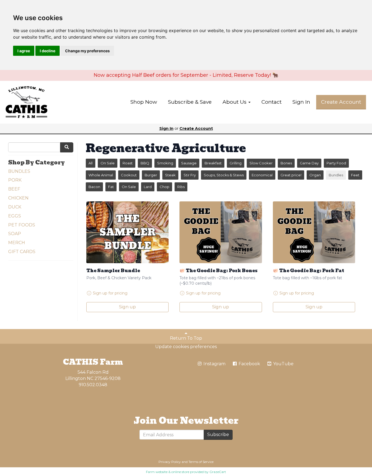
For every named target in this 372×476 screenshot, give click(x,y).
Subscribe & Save (190, 102)
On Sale (107, 163)
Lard (148, 187)
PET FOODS (21, 225)
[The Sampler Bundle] (127, 232)
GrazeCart (217, 472)
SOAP (14, 233)
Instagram (213, 363)
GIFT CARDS (21, 251)
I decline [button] (47, 50)
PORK (15, 180)
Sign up (127, 306)
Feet (355, 175)
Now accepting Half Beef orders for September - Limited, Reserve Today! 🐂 (186, 75)
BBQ (145, 163)
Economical (262, 175)
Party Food (336, 163)
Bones (286, 163)
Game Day (309, 163)
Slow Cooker (261, 163)
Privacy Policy (169, 462)
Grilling (236, 163)
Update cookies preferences (186, 346)
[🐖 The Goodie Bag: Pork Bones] (220, 232)
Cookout (129, 175)
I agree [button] (23, 50)
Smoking (165, 163)
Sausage (189, 163)
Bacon (94, 187)
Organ (315, 175)
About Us (235, 102)
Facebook (248, 363)
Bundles (336, 175)
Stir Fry (190, 175)
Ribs (181, 187)
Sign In (301, 102)
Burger (151, 175)
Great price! (290, 175)
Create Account (341, 102)
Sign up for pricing (110, 293)
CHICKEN (18, 198)
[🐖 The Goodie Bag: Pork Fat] (314, 232)
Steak (170, 175)
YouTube (283, 363)
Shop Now (143, 102)
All (91, 163)
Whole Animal (101, 175)
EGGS (14, 216)
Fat (111, 187)
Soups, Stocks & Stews (224, 175)
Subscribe (218, 434)
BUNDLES (19, 171)
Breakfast (213, 163)
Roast (128, 163)
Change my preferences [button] (87, 50)
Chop (164, 187)
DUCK (14, 207)
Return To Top (186, 338)
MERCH (16, 242)
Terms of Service (201, 462)
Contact (271, 102)
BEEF (14, 189)
